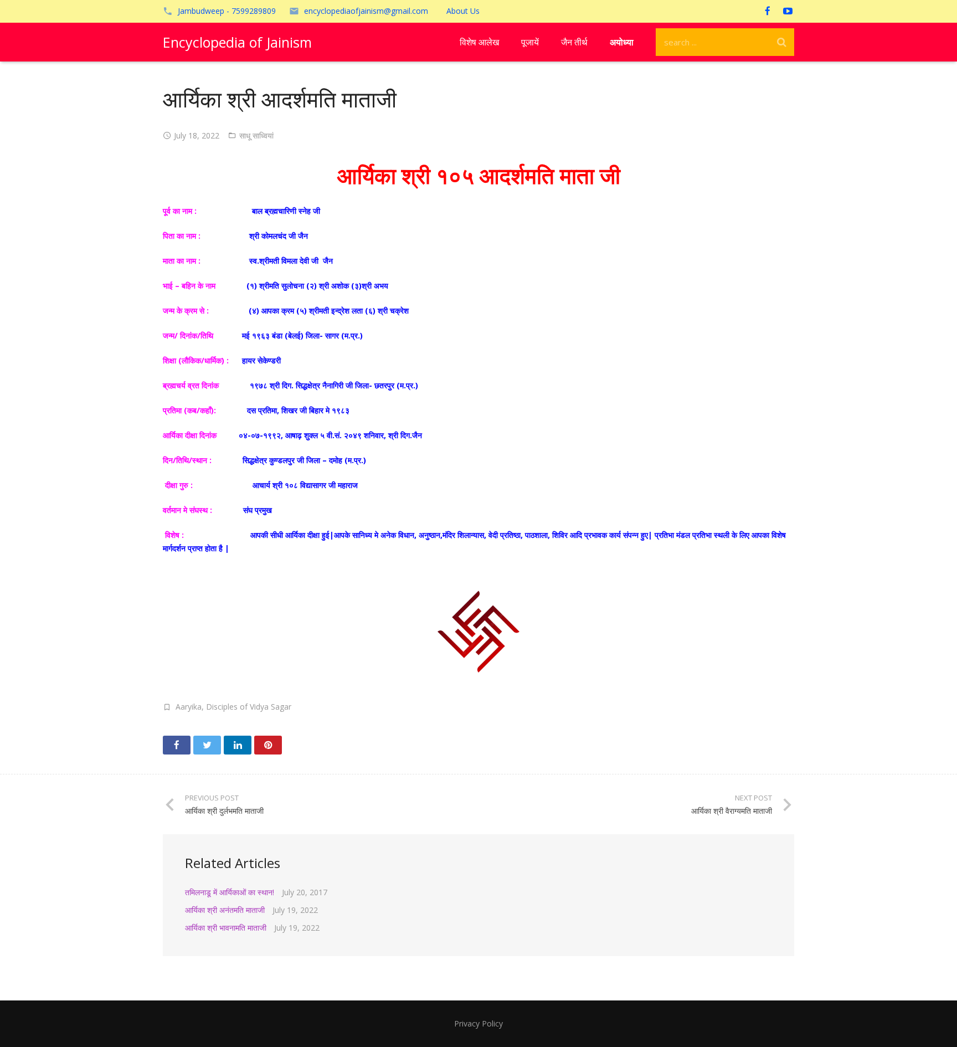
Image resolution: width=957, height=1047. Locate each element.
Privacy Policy (478, 1023)
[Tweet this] (207, 745)
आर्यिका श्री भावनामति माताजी (225, 927)
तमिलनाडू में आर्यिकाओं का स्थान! (229, 892)
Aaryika (189, 706)
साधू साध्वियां (256, 135)
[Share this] (177, 745)
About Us (463, 11)
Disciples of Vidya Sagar (248, 706)
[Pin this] (268, 745)
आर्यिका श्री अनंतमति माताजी (225, 910)
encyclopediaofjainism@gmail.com (366, 11)
